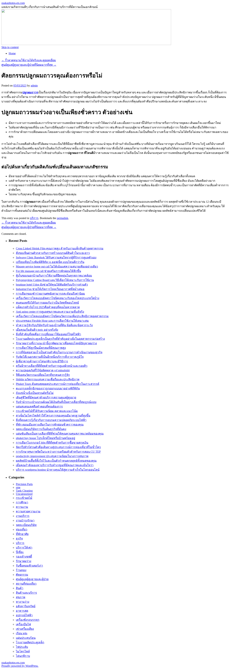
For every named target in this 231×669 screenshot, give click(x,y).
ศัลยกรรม (22, 574)
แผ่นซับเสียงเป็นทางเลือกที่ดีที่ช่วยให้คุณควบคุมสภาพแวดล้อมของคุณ (60, 433)
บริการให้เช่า (24, 547)
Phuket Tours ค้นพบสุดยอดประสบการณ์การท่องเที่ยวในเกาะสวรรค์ (57, 383)
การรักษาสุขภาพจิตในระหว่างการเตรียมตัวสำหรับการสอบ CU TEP (58, 451)
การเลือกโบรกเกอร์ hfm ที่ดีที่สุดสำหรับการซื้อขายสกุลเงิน (52, 442)
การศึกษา (22, 502)
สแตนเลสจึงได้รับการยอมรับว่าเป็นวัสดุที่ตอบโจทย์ (47, 302)
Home (12, 53)
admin (34, 85)
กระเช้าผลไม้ (24, 497)
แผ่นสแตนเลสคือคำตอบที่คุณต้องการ (39, 406)
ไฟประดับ (22, 646)
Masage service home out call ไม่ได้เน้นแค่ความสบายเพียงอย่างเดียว (57, 266)
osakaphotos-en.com (13, 3)
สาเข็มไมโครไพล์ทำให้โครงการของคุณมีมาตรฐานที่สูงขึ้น (53, 415)
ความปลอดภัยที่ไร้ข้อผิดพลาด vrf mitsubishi (43, 370)
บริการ (34, 218)
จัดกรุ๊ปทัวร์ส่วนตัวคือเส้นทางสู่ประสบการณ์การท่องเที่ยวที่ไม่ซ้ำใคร (58, 447)
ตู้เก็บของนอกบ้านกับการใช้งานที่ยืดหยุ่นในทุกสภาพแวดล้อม (54, 275)
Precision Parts (24, 484)
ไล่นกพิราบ (23, 655)
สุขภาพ (20, 597)
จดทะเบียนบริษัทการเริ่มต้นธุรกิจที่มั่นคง (41, 429)
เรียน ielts (21, 633)
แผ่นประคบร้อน (26, 637)
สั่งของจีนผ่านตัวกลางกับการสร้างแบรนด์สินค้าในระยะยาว (53, 252)
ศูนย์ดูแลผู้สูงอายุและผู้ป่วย (32, 579)
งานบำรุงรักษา (25, 520)
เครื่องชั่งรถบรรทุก (27, 619)
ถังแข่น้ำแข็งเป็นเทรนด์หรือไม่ (35, 392)
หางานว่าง (22, 601)
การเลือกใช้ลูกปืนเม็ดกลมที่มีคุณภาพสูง (41, 347)
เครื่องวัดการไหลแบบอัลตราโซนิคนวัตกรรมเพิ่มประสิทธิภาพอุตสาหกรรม (62, 316)
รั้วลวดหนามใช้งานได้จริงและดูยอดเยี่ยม (28, 60)
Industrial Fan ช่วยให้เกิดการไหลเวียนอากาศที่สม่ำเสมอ (50, 289)
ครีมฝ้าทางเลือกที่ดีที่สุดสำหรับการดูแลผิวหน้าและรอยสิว (51, 365)
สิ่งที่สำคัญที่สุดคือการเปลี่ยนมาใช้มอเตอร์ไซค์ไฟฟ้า (48, 334)
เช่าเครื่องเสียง (25, 628)
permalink (62, 218)
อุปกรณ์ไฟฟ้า (24, 615)
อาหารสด (22, 610)
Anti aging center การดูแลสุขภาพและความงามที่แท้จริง (50, 311)
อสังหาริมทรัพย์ (25, 606)
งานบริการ (22, 515)
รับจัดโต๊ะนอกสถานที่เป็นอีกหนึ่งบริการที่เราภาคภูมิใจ (50, 356)
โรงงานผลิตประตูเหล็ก (30, 642)
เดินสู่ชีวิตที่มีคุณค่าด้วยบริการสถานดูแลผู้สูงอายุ (46, 397)
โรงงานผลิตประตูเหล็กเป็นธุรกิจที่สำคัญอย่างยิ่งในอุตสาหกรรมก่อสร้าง (60, 338)
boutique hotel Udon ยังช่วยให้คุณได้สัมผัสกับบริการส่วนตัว (52, 284)
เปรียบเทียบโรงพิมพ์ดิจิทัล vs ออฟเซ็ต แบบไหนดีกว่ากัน (50, 262)
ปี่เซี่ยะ (20, 552)
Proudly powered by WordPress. (19, 665)
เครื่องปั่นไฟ (23, 624)
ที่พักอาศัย (22, 534)
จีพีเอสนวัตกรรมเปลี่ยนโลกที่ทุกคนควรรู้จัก (43, 374)
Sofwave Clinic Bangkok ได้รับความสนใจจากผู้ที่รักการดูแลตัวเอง (56, 257)
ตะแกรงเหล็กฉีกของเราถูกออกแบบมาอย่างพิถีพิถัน (48, 388)
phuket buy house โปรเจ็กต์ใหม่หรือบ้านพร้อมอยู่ (45, 438)
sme (18, 487)
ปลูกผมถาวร (30, 92)
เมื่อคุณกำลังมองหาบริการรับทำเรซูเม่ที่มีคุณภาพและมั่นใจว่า (54, 465)
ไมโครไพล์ (23, 651)
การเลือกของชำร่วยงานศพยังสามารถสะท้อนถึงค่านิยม (50, 293)
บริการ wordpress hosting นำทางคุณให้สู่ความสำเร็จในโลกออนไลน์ (57, 469)
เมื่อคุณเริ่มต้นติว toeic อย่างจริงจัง (37, 329)
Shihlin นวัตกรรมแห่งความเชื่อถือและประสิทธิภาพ (47, 379)
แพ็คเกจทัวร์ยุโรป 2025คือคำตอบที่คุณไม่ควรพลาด (48, 307)
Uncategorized (24, 493)
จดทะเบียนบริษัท (26, 524)
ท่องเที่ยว (21, 529)
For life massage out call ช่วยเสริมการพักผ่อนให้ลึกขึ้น (48, 271)
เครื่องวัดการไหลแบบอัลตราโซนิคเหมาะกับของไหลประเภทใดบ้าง (57, 298)
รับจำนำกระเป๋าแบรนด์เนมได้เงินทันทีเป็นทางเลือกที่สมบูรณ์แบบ (56, 401)
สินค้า (19, 588)
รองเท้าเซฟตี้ (24, 556)
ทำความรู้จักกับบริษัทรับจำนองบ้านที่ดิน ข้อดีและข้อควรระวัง (54, 325)
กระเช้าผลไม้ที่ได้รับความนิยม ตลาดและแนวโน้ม (47, 411)
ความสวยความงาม (28, 511)
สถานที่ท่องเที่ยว (26, 583)
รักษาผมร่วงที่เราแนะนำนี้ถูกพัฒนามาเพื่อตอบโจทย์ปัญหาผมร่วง (56, 343)
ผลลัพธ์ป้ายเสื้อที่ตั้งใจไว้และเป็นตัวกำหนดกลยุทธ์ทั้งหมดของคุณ (56, 460)
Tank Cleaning (24, 490)
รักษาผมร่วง (23, 561)
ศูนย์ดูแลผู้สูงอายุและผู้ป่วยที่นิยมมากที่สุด (28, 64)
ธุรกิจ (19, 538)
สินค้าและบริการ (26, 592)
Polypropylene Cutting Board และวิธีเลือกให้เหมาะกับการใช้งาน (55, 280)
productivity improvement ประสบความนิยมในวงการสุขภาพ (52, 456)
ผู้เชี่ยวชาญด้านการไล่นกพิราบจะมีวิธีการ (42, 361)
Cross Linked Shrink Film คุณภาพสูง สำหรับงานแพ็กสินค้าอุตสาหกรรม (59, 248)
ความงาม (22, 506)
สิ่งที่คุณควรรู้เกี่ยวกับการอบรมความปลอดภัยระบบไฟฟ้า (51, 420)
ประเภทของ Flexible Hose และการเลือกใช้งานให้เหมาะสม (52, 320)
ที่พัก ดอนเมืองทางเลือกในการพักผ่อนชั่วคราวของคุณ (50, 424)
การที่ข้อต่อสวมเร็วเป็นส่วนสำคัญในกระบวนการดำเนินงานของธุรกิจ (59, 352)
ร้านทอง (21, 570)
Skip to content (10, 47)
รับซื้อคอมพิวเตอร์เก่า (29, 565)
